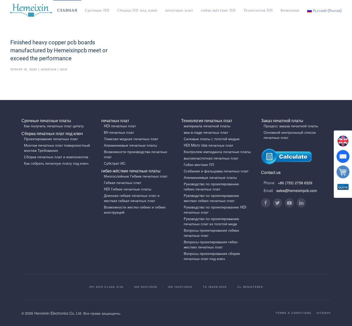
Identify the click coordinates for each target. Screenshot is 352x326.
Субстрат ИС (114, 163)
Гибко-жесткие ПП (199, 164)
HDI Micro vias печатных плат (208, 145)
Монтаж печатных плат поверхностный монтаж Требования (57, 148)
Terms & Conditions (293, 313)
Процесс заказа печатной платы (291, 125)
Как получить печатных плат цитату (54, 125)
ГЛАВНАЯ (67, 10)
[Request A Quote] (343, 187)
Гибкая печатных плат (122, 182)
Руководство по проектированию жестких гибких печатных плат (211, 198)
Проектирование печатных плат (51, 138)
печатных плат (179, 10)
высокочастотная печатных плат (211, 158)
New (64, 69)
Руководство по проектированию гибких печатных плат (211, 186)
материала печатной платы (207, 125)
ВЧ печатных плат (119, 132)
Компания (290, 10)
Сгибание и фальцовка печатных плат (216, 170)
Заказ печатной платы (282, 120)
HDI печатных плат (120, 125)
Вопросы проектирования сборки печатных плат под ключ (212, 256)
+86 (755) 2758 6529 (295, 182)
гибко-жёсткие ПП (218, 10)
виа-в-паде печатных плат (206, 132)
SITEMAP (323, 313)
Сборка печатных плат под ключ (52, 133)
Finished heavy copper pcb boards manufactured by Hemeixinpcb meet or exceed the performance (58, 50)
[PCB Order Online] (343, 171)
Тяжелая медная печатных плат (131, 138)
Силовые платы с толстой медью (212, 138)
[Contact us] (343, 156)
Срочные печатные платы (46, 120)
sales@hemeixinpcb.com (296, 190)
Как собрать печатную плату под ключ (56, 163)
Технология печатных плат (206, 120)
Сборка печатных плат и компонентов (56, 156)
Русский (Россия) (327, 10)
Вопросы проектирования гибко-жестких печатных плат (211, 244)
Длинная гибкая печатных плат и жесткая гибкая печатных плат (132, 198)
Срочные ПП (97, 10)
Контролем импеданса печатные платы (217, 151)
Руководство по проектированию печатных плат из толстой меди (211, 221)
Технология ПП (258, 10)
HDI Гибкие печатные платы (127, 188)
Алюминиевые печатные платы (130, 145)
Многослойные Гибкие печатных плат (135, 176)
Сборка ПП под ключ (137, 10)
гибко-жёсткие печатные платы (131, 171)
